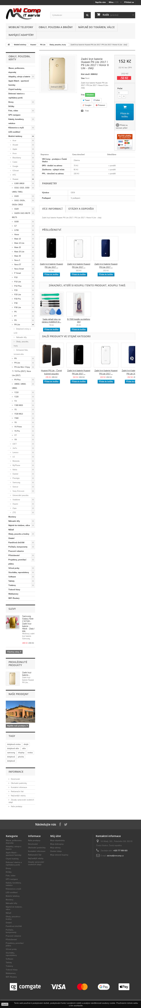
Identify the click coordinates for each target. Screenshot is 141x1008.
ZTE (14, 512)
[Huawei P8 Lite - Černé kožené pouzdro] (51, 355)
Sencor (15, 487)
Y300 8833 (18, 405)
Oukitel (15, 474)
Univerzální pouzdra (20, 495)
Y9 (15, 440)
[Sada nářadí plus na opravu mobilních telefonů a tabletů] (51, 304)
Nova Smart (19, 269)
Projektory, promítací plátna (17, 562)
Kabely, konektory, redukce (16, 121)
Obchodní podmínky (18, 783)
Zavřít (4, 1004)
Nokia (14, 470)
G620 (16, 209)
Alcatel (15, 145)
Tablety (11, 581)
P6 (15, 312)
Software (12, 577)
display (21, 753)
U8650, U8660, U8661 (19, 386)
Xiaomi (15, 504)
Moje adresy (55, 848)
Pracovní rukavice (16, 551)
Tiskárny (12, 585)
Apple (14, 149)
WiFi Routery (13, 598)
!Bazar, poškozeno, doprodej (16, 70)
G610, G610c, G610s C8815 (18, 202)
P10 (15, 277)
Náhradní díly (21, 337)
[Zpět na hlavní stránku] (8, 44)
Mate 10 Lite (19, 243)
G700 (16, 230)
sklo (24, 748)
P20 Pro (17, 299)
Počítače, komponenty (17, 547)
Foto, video (13, 111)
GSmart (15, 171)
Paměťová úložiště (16, 543)
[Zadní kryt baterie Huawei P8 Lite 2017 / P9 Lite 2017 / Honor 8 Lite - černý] (51, 248)
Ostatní (11, 538)
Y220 (16, 397)
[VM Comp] (26, 13)
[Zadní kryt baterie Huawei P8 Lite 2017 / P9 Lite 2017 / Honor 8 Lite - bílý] (79, 248)
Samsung (16, 482)
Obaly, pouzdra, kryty (57, 45)
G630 (16, 222)
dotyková (11, 757)
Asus (14, 153)
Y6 (15, 422)
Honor (16, 234)
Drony (10, 102)
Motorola (15, 461)
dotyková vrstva (14, 744)
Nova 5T (17, 264)
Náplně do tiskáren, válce (96, 27)
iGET (14, 444)
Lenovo (15, 452)
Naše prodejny (18, 694)
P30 (15, 303)
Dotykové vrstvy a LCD (22, 331)
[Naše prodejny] (20, 712)
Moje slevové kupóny (59, 855)
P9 (15, 358)
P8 (15, 320)
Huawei (33, 45)
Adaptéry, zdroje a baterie (19, 77)
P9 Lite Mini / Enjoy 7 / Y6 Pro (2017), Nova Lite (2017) (21, 371)
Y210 (16, 392)
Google (15, 166)
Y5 (15, 410)
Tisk (87, 111)
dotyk (26, 744)
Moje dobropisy (57, 844)
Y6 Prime (18, 427)
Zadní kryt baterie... (26, 673)
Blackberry (16, 158)
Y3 (15, 401)
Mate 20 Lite (19, 252)
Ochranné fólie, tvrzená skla (21, 352)
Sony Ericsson (18, 491)
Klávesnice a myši (16, 128)
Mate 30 (17, 256)
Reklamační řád (16, 791)
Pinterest (101, 105)
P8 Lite (42, 45)
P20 (15, 290)
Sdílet (97, 100)
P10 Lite (17, 282)
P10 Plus (18, 286)
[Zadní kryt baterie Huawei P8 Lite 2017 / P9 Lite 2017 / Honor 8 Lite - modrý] (106, 248)
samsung (11, 753)
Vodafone (16, 500)
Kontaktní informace (18, 787)
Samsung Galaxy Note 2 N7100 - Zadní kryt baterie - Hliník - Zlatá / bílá (28, 623)
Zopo (14, 508)
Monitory (12, 517)
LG (13, 457)
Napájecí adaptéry (21, 35)
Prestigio (16, 478)
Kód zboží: (85, 74)
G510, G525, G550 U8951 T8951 (20, 190)
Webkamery (13, 594)
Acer (14, 140)
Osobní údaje (56, 851)
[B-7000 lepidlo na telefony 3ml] (79, 304)
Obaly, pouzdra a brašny (56, 27)
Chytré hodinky (14, 89)
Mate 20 (17, 247)
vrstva (30, 753)
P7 (15, 316)
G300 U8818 (19, 183)
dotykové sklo (13, 748)
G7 (15, 226)
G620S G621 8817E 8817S (21, 215)
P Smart (17, 273)
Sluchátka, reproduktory (18, 572)
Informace (16, 771)
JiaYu (14, 448)
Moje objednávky (57, 840)
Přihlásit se (129, 2)
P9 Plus (17, 380)
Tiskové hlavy (14, 590)
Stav (83, 78)
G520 (16, 196)
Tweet (87, 100)
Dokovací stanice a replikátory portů (16, 96)
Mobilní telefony (21, 27)
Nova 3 (17, 260)
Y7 (15, 435)
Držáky (11, 106)
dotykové (11, 761)
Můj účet (55, 836)
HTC (14, 175)
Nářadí (11, 530)
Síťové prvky (13, 568)
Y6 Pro (17, 431)
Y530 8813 (18, 414)
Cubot (14, 162)
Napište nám (100, 2)
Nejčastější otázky (18, 796)
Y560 (16, 418)
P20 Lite (17, 295)
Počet (119, 88)
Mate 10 (17, 239)
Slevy (12, 608)
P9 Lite (17, 363)
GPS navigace (14, 115)
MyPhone (16, 465)
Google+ (88, 105)
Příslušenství (14, 555)
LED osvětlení (14, 132)
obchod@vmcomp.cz (115, 856)
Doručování (15, 779)
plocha (21, 757)
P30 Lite (17, 307)
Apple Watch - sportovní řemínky (18, 83)
